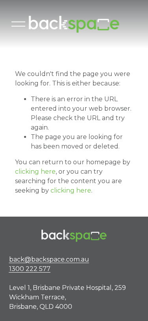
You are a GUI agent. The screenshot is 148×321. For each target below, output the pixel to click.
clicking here (35, 171)
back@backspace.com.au (49, 264)
